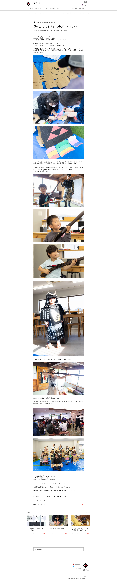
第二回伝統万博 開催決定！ (57, 528)
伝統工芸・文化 (42, 13)
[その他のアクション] (83, 22)
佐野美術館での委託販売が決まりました (36, 529)
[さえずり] (73, 566)
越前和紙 (69, 13)
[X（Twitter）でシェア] (37, 500)
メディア (75, 13)
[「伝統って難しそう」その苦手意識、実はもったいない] (80, 520)
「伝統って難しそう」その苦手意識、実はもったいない (80, 529)
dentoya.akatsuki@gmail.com (78, 578)
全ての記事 (29, 13)
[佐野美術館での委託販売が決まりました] (36, 520)
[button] (85, 2)
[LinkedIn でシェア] (40, 500)
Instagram (78, 568)
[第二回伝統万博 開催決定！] (58, 520)
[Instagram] (73, 568)
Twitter (77, 566)
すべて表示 (88, 512)
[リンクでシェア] (44, 500)
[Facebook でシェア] (34, 500)
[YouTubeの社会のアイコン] (73, 564)
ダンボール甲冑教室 (52, 13)
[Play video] (58, 422)
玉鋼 (35, 13)
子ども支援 (61, 13)
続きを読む (82, 13)
